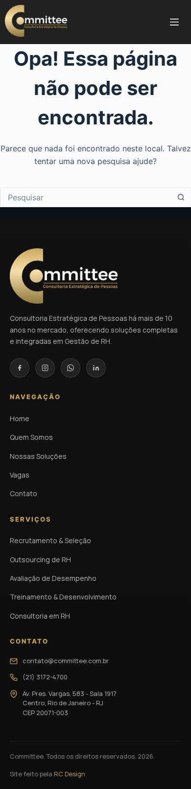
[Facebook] (19, 368)
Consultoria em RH (40, 616)
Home (19, 418)
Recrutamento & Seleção (50, 540)
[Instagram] (45, 368)
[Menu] (174, 22)
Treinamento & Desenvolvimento (63, 596)
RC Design (69, 773)
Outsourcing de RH (40, 559)
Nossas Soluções (38, 456)
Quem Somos (31, 437)
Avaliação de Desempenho (53, 578)
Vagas (19, 474)
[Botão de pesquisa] (181, 197)
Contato (23, 493)
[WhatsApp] (70, 368)
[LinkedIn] (96, 368)
